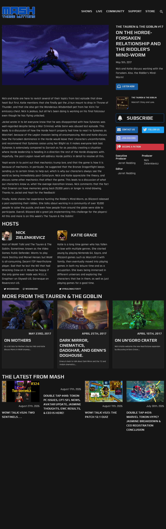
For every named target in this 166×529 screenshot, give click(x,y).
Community (115, 11)
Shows (86, 11)
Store (150, 11)
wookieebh (31, 289)
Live (99, 11)
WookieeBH (13, 289)
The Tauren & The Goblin (144, 97)
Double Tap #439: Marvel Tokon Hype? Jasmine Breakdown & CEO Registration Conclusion (143, 421)
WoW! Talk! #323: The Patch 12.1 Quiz (101, 415)
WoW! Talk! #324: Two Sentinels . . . (18, 415)
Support (135, 11)
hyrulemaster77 (71, 289)
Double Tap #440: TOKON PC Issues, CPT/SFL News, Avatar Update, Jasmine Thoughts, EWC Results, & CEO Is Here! (62, 404)
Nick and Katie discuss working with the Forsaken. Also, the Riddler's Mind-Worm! (139, 73)
